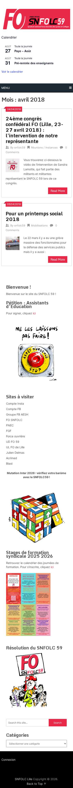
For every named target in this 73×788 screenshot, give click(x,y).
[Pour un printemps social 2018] (12, 243)
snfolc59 (19, 147)
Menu (5, 87)
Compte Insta (15, 403)
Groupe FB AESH (17, 414)
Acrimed (11, 458)
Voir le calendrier (12, 71)
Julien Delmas (15, 452)
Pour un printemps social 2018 (34, 216)
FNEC (10, 425)
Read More (57, 190)
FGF (8, 430)
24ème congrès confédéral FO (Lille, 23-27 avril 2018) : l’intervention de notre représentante (34, 130)
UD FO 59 (12, 441)
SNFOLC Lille (23, 779)
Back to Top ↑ (36, 783)
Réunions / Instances (44, 147)
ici (34, 313)
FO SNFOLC (14, 420)
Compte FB (13, 409)
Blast (9, 463)
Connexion (8, 759)
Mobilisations (39, 225)
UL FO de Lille (15, 447)
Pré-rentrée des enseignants (34, 63)
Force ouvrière (15, 436)
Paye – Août (22, 51)
